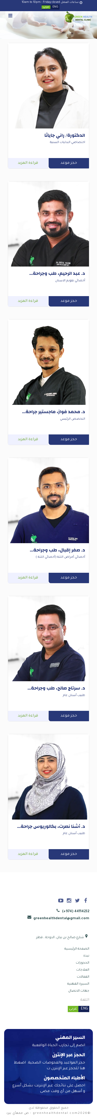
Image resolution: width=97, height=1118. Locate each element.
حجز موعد (69, 163)
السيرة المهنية (78, 984)
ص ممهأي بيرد (17, 1113)
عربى (73, 1009)
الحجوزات (82, 963)
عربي (46, 7)
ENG (55, 7)
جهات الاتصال (78, 991)
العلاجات (82, 970)
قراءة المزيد (28, 163)
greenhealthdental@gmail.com (60, 918)
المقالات (83, 977)
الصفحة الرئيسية (76, 949)
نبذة (86, 956)
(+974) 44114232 (75, 912)
